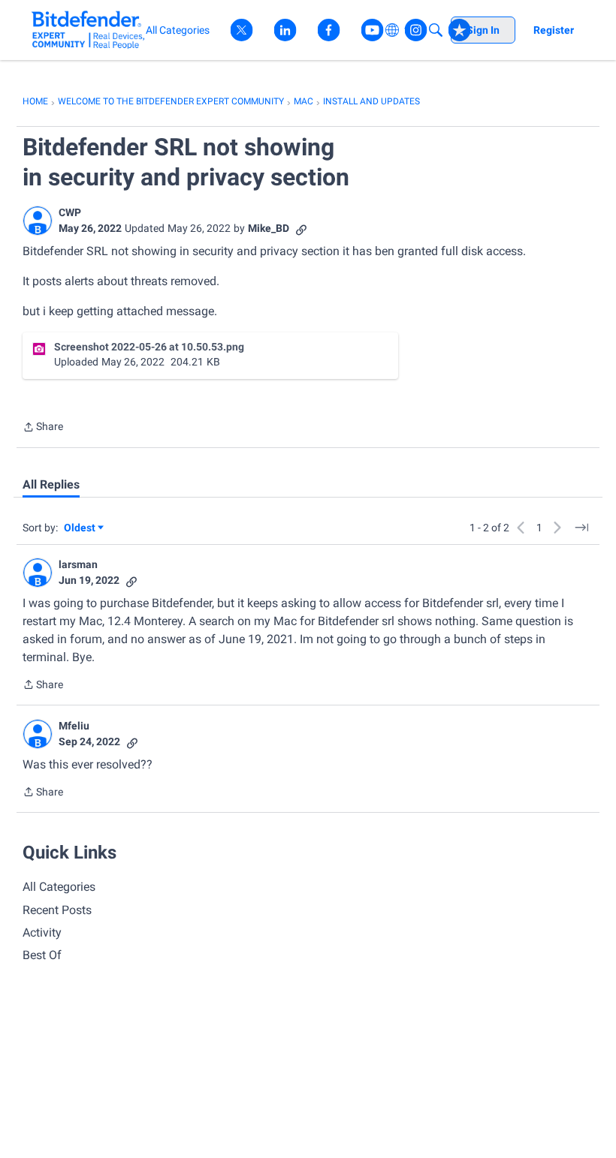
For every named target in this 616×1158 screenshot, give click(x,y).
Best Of (42, 955)
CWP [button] (70, 212)
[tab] (51, 485)
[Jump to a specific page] (581, 528)
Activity (42, 932)
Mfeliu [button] (74, 726)
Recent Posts (57, 910)
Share (43, 428)
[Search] (435, 30)
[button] (38, 221)
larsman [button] (78, 564)
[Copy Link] (301, 228)
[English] (88, 30)
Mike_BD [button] (268, 228)
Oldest (80, 529)
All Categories (59, 887)
